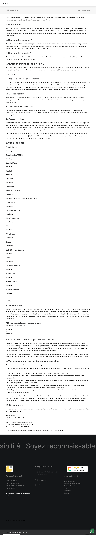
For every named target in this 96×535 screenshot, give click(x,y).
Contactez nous (42, 474)
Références (40, 473)
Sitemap (66, 493)
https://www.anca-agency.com (26, 28)
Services (55, 471)
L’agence (47, 471)
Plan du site (67, 490)
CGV (65, 488)
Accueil (39, 471)
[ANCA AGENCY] (48, 3)
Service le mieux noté (80, 469)
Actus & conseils (52, 473)
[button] (3, 3)
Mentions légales (69, 481)
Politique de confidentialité (72, 483)
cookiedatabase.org (45, 430)
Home (78, 10)
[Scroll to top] (93, 529)
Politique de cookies (70, 486)
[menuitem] (3, 3)
